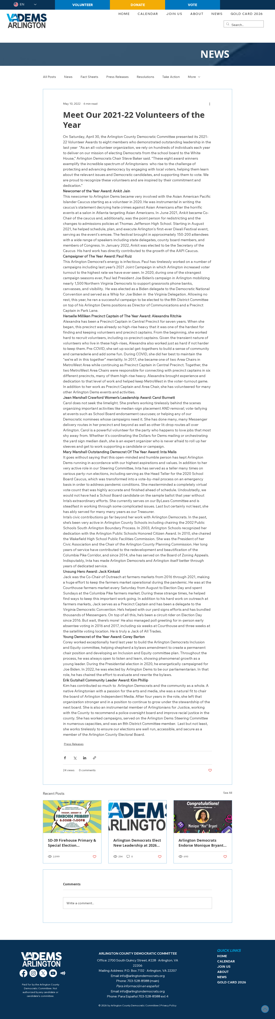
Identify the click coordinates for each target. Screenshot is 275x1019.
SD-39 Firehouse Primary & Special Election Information (72, 843)
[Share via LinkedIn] (85, 758)
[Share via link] (94, 758)
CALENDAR (226, 961)
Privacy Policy (168, 1005)
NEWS (222, 977)
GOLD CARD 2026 (229, 982)
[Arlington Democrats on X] (43, 973)
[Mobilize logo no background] (63, 973)
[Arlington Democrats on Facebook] (23, 973)
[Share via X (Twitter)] (75, 758)
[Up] (265, 1009)
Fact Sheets (89, 77)
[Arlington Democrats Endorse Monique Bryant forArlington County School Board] (203, 816)
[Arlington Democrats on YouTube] (53, 973)
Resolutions (145, 77)
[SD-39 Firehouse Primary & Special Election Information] (72, 816)
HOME (222, 956)
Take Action (171, 77)
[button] (174, 14)
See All (227, 793)
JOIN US (224, 966)
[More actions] (209, 103)
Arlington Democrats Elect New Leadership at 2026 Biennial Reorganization (137, 843)
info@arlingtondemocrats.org (142, 976)
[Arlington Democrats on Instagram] (33, 973)
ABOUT (223, 972)
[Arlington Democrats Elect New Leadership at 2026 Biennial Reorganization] (138, 816)
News (68, 77)
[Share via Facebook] (65, 758)
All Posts (49, 77)
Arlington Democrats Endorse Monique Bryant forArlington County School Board (201, 843)
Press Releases (117, 77)
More (192, 77)
